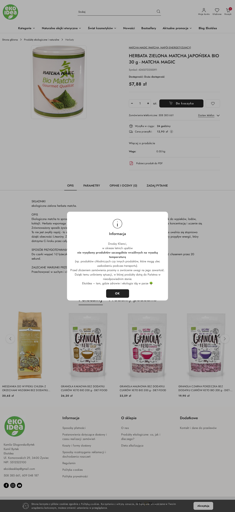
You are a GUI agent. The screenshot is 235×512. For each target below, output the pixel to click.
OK (117, 293)
